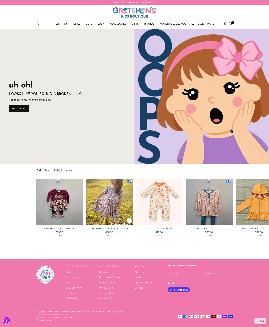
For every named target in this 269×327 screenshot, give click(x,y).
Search (103, 272)
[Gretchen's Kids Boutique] (134, 12)
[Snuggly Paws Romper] (159, 202)
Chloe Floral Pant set (209, 228)
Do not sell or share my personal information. (55, 317)
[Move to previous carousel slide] (223, 171)
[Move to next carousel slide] (230, 171)
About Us (139, 272)
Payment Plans (107, 282)
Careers (138, 287)
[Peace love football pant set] (59, 202)
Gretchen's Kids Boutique (63, 311)
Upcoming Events (144, 282)
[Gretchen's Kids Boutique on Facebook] (169, 284)
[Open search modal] (38, 24)
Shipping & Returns (109, 277)
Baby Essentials (74, 287)
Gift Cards (71, 298)
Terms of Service (108, 293)
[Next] (163, 2)
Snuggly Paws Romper (159, 228)
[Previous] (106, 2)
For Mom (71, 293)
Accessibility (106, 298)
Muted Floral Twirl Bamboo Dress (109, 228)
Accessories (72, 277)
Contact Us (140, 277)
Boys (68, 282)
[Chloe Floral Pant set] (209, 202)
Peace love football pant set (59, 228)
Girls (68, 272)
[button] (6, 320)
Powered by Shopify (45, 320)
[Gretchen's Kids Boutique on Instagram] (174, 284)
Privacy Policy (106, 287)
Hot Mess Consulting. (58, 314)
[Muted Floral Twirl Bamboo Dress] (109, 202)
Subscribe (211, 273)
